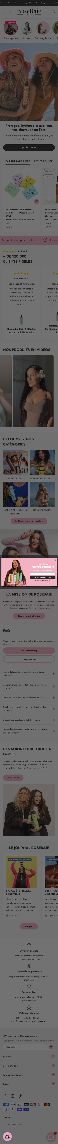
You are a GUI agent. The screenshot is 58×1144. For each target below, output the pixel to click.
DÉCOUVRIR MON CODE (43, 577)
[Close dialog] (55, 560)
